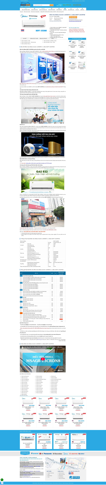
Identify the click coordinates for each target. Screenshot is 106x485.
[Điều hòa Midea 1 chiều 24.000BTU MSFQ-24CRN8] (77, 401)
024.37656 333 (75, 29)
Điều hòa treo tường (26, 9)
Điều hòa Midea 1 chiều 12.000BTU (45, 407)
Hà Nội (70, 29)
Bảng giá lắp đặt (43, 38)
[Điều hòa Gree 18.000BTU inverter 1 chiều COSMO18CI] (73, 64)
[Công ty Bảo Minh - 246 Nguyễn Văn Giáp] (65, 463)
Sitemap (83, 0)
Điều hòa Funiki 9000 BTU (27, 444)
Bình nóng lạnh (71, 9)
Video (52, 38)
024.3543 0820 (80, 29)
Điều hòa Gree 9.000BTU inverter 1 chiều (82, 57)
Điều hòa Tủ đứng (51, 9)
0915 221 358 (81, 30)
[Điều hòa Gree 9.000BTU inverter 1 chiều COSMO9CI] (82, 53)
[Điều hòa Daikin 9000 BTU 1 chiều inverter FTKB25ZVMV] (61, 438)
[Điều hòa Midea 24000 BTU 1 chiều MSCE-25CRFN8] (77, 417)
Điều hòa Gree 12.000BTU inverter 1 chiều (73, 46)
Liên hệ (49, 474)
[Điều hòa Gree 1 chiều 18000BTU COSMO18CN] (73, 53)
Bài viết (24, 38)
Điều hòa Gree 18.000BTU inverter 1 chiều (73, 68)
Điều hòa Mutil (59, 9)
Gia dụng (77, 9)
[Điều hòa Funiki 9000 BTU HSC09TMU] (27, 438)
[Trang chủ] (25, 4)
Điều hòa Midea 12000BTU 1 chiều (45, 423)
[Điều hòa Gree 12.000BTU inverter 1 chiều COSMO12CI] (73, 42)
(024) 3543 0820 (77, 5)
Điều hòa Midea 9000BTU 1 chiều (28, 407)
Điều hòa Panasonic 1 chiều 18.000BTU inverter (82, 68)
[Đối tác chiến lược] (53, 453)
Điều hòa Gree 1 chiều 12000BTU (81, 46)
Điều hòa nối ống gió (43, 9)
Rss (80, 0)
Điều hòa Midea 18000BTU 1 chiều (61, 407)
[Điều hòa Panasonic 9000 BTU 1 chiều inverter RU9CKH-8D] (78, 438)
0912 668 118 (75, 30)
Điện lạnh (82, 9)
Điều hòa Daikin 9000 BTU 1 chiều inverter (61, 444)
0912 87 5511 (82, 31)
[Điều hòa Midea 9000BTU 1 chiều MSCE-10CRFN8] (28, 417)
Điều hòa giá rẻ (35, 483)
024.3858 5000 (25, 471)
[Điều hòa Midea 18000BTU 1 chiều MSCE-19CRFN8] (61, 417)
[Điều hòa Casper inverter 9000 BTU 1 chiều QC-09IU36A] (44, 438)
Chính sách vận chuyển (62, 474)
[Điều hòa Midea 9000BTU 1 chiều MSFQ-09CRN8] (28, 401)
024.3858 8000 (30, 471)
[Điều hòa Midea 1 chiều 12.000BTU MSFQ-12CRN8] (44, 401)
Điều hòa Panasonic (49, 483)
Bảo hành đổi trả (61, 475)
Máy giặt (65, 9)
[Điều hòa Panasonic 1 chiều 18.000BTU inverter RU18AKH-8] (82, 64)
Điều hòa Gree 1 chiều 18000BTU (72, 57)
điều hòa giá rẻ (39, 339)
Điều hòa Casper (65, 483)
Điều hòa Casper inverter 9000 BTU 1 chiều (44, 444)
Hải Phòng (71, 30)
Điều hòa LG (60, 483)
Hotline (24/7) (71, 31)
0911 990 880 (77, 31)
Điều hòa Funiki (71, 483)
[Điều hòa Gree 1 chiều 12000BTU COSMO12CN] (82, 42)
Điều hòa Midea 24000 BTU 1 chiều (78, 423)
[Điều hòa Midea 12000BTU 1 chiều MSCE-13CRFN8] (44, 417)
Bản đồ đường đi (50, 475)
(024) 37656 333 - (67, 5)
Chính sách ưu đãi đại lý (62, 478)
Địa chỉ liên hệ (77, 0)
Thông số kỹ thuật (34, 38)
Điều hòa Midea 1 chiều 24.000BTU (78, 407)
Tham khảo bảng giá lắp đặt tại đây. (75, 21)
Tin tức (73, 0)
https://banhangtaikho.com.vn (27, 477)
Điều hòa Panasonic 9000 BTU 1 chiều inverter (78, 444)
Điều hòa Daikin (55, 483)
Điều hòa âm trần (34, 9)
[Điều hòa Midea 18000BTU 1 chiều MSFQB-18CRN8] (61, 401)
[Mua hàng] (73, 17)
